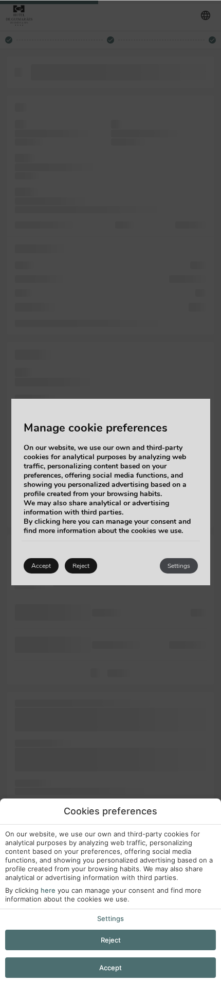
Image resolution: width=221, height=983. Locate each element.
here (48, 890)
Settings (110, 918)
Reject (111, 940)
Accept (110, 968)
